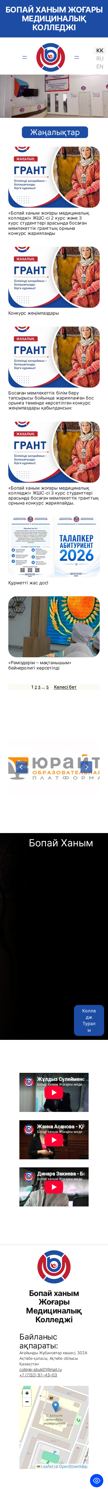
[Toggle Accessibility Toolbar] (96, 1480)
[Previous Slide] (21, 767)
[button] (55, 1406)
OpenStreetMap (73, 1466)
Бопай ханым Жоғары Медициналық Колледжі (54, 18)
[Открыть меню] (24, 57)
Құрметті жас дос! (28, 582)
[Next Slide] (86, 767)
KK (100, 50)
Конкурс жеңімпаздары (33, 312)
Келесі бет (65, 687)
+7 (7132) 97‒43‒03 (38, 1375)
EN (100, 66)
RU (100, 58)
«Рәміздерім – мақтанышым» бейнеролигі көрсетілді (39, 665)
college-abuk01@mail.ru (40, 1369)
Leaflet (46, 1466)
